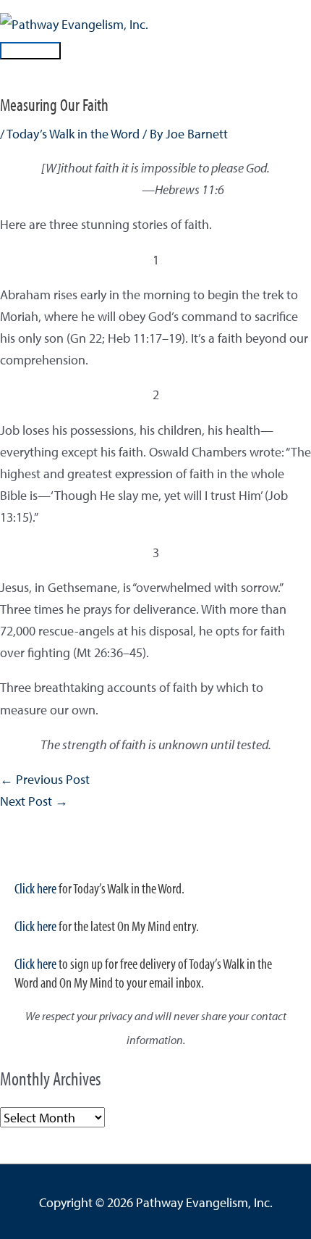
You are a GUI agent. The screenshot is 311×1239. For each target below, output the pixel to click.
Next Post (34, 800)
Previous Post (45, 779)
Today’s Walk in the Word (73, 133)
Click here (35, 888)
